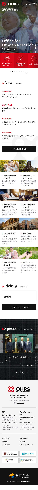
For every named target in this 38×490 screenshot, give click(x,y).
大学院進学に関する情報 (27, 427)
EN (30, 4)
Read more (31, 368)
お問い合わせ (24, 438)
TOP (3, 412)
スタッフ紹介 (6, 429)
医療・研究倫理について (9, 415)
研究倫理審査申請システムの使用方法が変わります (19, 109)
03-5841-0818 (20, 403)
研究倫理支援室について (9, 423)
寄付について (6, 438)
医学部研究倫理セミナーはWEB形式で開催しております (18, 137)
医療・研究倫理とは (8, 418)
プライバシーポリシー (26, 445)
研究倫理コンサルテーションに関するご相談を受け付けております (19, 123)
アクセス (22, 441)
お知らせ (4, 441)
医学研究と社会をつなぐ (10, 420)
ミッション (6, 425)
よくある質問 (6, 445)
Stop (26, 72)
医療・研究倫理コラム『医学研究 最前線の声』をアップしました (17, 95)
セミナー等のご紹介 (26, 425)
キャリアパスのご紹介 (26, 429)
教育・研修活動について (27, 422)
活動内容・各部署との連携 (10, 427)
